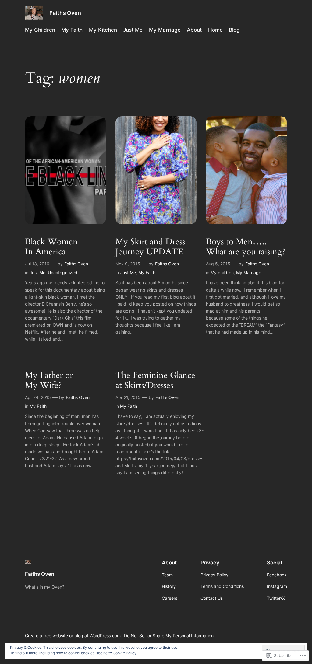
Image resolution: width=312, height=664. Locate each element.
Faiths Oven (65, 13)
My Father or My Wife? (49, 380)
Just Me (37, 272)
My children (222, 272)
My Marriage (248, 272)
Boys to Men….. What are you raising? (245, 247)
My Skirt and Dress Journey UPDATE (150, 247)
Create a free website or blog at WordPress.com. (73, 635)
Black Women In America (51, 247)
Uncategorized (62, 272)
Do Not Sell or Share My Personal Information (169, 635)
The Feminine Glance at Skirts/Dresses (155, 380)
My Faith (146, 272)
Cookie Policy (124, 653)
